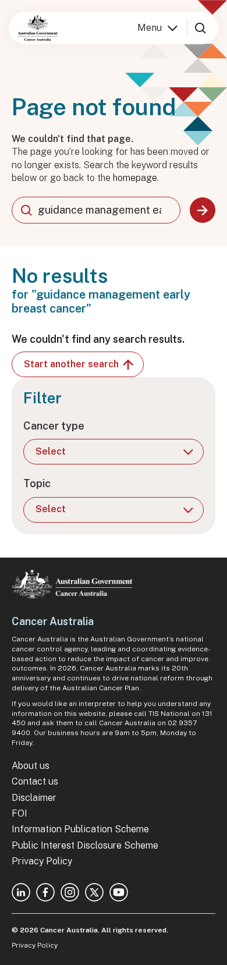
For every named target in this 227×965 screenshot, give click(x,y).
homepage (135, 177)
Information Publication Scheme (80, 829)
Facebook (45, 892)
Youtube (118, 892)
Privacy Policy (42, 861)
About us (30, 765)
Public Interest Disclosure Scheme (85, 845)
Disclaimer (34, 797)
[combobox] (96, 210)
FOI (19, 813)
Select (51, 451)
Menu (149, 27)
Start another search (71, 364)
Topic (37, 483)
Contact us (35, 781)
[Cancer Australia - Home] (37, 28)
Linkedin (21, 892)
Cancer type (53, 426)
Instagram (70, 892)
